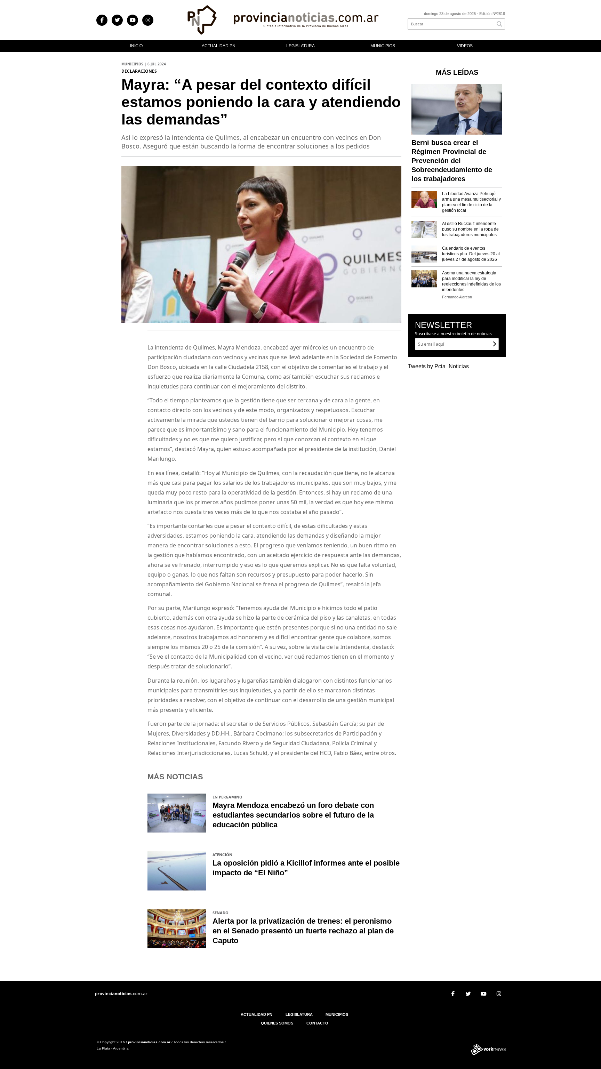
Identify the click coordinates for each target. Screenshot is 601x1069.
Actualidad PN (218, 45)
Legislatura (300, 45)
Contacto (317, 1023)
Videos (465, 45)
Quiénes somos (277, 1023)
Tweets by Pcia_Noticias (438, 366)
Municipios (382, 45)
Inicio (136, 45)
